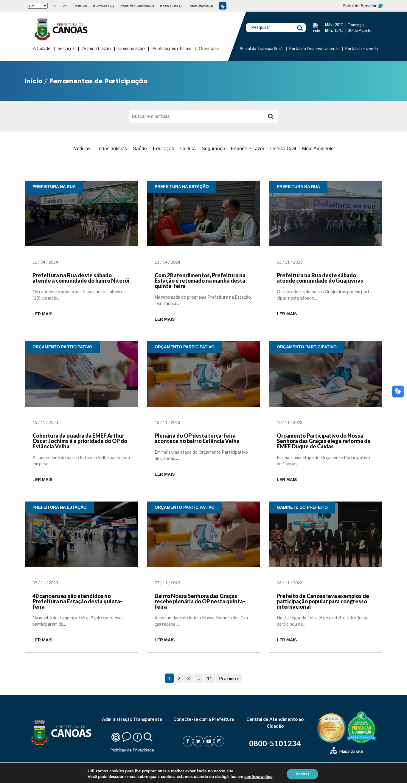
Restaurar (80, 5)
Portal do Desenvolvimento (314, 48)
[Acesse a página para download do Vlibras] (222, 6)
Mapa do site (350, 751)
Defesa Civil (283, 148)
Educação (163, 148)
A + (65, 5)
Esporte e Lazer (247, 148)
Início (33, 80)
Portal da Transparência (262, 48)
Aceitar (302, 773)
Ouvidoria (209, 48)
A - (55, 5)
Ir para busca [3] (171, 5)
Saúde (140, 148)
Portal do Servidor (360, 5)
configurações (258, 776)
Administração (96, 48)
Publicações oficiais (171, 48)
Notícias (82, 148)
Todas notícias (112, 148)
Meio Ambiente (318, 148)
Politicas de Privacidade (132, 749)
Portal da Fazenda (361, 48)
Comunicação (131, 48)
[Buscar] (270, 116)
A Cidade (41, 48)
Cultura (188, 148)
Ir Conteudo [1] (103, 5)
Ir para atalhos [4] (201, 5)
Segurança (213, 148)
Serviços (66, 48)
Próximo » (229, 678)
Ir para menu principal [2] (137, 5)
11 (209, 678)
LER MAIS (42, 314)
